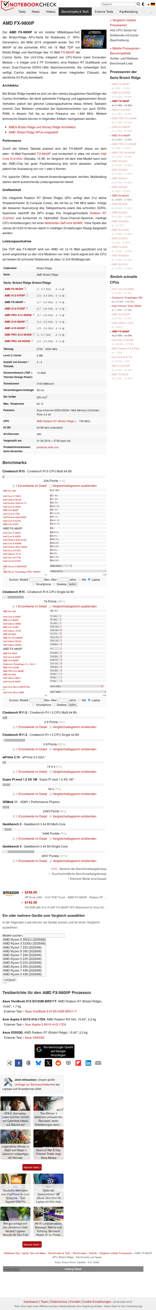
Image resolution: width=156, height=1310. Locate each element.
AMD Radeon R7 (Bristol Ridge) (56, 421)
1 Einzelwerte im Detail (30, 485)
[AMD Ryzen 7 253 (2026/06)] (24, 948)
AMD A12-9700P (15, 295)
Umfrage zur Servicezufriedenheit (35, 1084)
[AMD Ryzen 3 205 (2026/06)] (24, 967)
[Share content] (9, 1063)
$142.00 (31, 902)
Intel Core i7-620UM (122, 340)
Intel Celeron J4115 (12, 553)
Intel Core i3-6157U (12, 550)
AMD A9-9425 (9, 674)
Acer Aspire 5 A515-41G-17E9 (45, 1024)
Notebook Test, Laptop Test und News (24, 1253)
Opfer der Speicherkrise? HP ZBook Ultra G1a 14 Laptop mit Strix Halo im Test (48, 1196)
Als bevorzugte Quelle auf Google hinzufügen (58, 1051)
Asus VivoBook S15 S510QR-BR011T (51, 1011)
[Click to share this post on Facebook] (18, 1063)
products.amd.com (48, 447)
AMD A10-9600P (15, 321)
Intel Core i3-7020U (12, 495)
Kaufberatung (128, 11)
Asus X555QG (34, 1037)
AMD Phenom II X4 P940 (125, 348)
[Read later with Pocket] (68, 1062)
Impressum (31, 1301)
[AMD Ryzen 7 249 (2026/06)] (24, 955)
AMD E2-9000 (119, 247)
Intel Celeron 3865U (12, 623)
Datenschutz (58, 1301)
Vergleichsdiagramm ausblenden (73, 485)
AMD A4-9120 (119, 264)
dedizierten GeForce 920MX (64, 223)
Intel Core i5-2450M (123, 289)
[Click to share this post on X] (48, 1062)
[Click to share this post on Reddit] (58, 1062)
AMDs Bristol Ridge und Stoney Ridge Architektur (42, 127)
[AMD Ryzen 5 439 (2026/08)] (24, 975)
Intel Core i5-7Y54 (11, 513)
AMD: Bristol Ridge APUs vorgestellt (33, 132)
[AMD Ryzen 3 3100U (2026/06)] (24, 944)
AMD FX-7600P (10, 653)
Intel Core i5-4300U (12, 506)
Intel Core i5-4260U (12, 536)
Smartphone (43, 584)
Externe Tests (104, 11)
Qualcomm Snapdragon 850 (127, 297)
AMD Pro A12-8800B (12, 637)
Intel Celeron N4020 (12, 644)
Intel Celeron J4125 (12, 630)
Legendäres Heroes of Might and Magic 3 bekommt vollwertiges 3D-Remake (15, 1152)
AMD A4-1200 (9, 611)
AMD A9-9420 (119, 187)
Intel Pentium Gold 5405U (14, 517)
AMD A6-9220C (120, 195)
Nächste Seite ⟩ (32, 1167)
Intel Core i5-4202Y (12, 656)
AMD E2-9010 (119, 238)
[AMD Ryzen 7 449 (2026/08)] (24, 971)
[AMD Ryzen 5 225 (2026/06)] (24, 959)
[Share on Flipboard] (78, 1062)
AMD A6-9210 (119, 161)
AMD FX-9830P (14, 289)
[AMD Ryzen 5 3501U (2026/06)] (24, 940)
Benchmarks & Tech (75, 11)
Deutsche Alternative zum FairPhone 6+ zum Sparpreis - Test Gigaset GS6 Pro (15, 1196)
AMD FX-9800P (120, 101)
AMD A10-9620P (15, 328)
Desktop (61, 584)
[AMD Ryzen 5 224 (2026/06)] (24, 963)
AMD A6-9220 (119, 212)
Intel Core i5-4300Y (12, 681)
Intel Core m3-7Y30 (12, 557)
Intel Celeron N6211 (12, 677)
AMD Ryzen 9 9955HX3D (15, 566)
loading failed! (11, 1269)
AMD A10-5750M (11, 667)
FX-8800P (68, 52)
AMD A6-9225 (9, 634)
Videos (50, 11)
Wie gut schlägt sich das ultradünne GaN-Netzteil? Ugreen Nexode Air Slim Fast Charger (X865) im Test (15, 1229)
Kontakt (75, 1301)
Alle (83, 579)
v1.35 (4, 983)
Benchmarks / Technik (85, 1253)
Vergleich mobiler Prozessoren (115, 1253)
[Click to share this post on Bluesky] (38, 1063)
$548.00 (31, 892)
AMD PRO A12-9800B (18, 315)
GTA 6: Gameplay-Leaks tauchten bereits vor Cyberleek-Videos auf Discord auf (15, 1119)
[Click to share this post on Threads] (28, 1063)
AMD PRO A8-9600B (17, 341)
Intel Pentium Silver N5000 (15, 546)
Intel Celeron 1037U (123, 323)
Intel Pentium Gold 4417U (14, 503)
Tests (21, 11)
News (36, 11)
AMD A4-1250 (9, 490)
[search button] (138, 4)
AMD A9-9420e (120, 221)
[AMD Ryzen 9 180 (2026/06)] (24, 951)
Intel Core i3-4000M (12, 543)
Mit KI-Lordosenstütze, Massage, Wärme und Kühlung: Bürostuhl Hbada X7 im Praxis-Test (48, 1229)
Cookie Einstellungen (96, 1301)
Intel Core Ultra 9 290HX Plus (16, 686)
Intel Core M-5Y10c (122, 357)
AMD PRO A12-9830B (18, 334)
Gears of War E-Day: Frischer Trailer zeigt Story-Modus (48, 1153)
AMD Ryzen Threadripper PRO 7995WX (22, 571)
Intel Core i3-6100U (12, 560)
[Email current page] (98, 1063)
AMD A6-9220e (120, 255)
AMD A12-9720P (15, 308)
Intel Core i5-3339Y (12, 616)
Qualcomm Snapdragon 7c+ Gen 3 (19, 663)
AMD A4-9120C (120, 230)
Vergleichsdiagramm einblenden (73, 727)
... (151, 11)
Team (44, 1301)
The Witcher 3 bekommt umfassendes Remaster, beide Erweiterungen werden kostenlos (48, 1119)
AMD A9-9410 (119, 178)
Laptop (95, 579)
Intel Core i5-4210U (12, 520)
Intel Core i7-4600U (12, 532)
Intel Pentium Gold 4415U (14, 539)
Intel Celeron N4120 (12, 499)
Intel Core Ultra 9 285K (13, 692)
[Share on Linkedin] (88, 1062)
